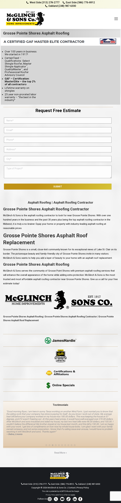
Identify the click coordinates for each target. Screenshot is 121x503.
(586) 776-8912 (86, 2)
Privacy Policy (83, 487)
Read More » (60, 452)
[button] (46, 445)
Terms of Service (65, 495)
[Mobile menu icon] (116, 18)
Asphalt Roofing (39, 202)
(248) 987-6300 (67, 5)
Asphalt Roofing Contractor (73, 202)
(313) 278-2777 (50, 2)
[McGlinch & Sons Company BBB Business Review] (60, 396)
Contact (71, 487)
